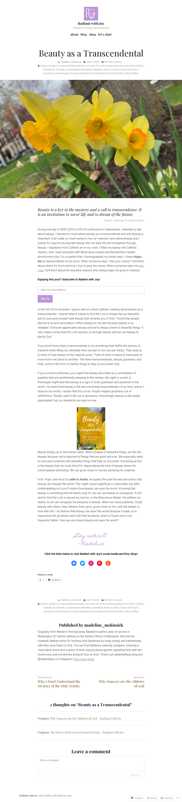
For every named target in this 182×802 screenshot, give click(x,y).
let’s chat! (104, 34)
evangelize (97, 69)
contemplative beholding (78, 69)
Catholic (139, 65)
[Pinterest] (99, 563)
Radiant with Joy (91, 23)
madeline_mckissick (71, 62)
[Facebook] (73, 563)
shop (92, 34)
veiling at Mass (131, 73)
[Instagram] (91, 563)
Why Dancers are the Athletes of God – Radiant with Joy (85, 718)
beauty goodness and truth (120, 65)
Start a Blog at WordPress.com (55, 795)
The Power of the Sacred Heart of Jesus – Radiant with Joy (87, 732)
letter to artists (112, 69)
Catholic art (49, 69)
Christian (60, 69)
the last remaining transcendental (87, 73)
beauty (44, 65)
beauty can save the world (91, 65)
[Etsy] (108, 563)
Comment (134, 775)
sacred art (48, 73)
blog (84, 34)
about (74, 34)
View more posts (83, 659)
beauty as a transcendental (63, 65)
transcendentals (114, 73)
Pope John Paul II (130, 69)
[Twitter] (82, 563)
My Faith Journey (113, 62)
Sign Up (45, 298)
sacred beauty (62, 73)
